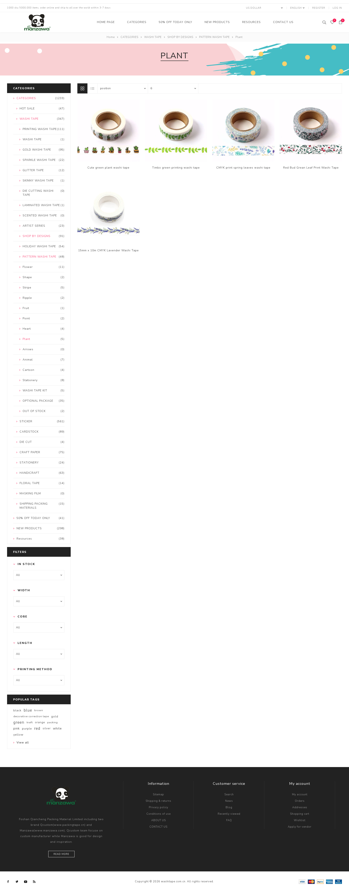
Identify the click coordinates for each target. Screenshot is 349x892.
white (57, 728)
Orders (300, 801)
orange (40, 722)
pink (16, 728)
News (229, 801)
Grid (82, 88)
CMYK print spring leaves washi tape (243, 168)
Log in (337, 7)
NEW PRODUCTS (217, 22)
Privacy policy (158, 807)
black (17, 710)
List (93, 88)
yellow (18, 735)
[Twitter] (17, 881)
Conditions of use (158, 814)
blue (28, 710)
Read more (61, 854)
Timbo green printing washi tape (176, 168)
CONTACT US (283, 22)
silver (47, 728)
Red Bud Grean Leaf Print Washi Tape (311, 168)
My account (299, 794)
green (18, 722)
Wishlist (299, 820)
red (37, 728)
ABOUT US (158, 820)
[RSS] (34, 881)
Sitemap (158, 794)
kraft (30, 722)
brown (38, 710)
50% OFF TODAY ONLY (175, 22)
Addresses (299, 807)
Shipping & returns (158, 801)
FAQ (229, 820)
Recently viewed (229, 814)
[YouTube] (25, 881)
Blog (229, 807)
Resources (251, 22)
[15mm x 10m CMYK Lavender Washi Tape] (108, 213)
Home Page (106, 22)
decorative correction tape (31, 716)
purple (27, 728)
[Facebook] (8, 881)
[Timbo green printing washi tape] (176, 131)
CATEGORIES (136, 22)
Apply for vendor (299, 827)
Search (229, 794)
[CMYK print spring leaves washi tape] (243, 131)
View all (23, 742)
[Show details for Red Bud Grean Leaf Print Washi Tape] (311, 131)
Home (111, 37)
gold (54, 716)
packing (52, 722)
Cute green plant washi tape (108, 168)
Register (318, 7)
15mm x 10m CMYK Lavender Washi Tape (108, 250)
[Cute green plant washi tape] (108, 131)
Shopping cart (299, 814)
